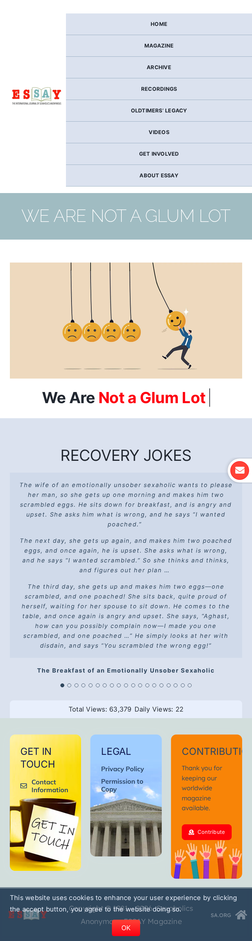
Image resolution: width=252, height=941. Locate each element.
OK (126, 928)
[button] (62, 685)
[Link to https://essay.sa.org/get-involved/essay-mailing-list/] (239, 470)
